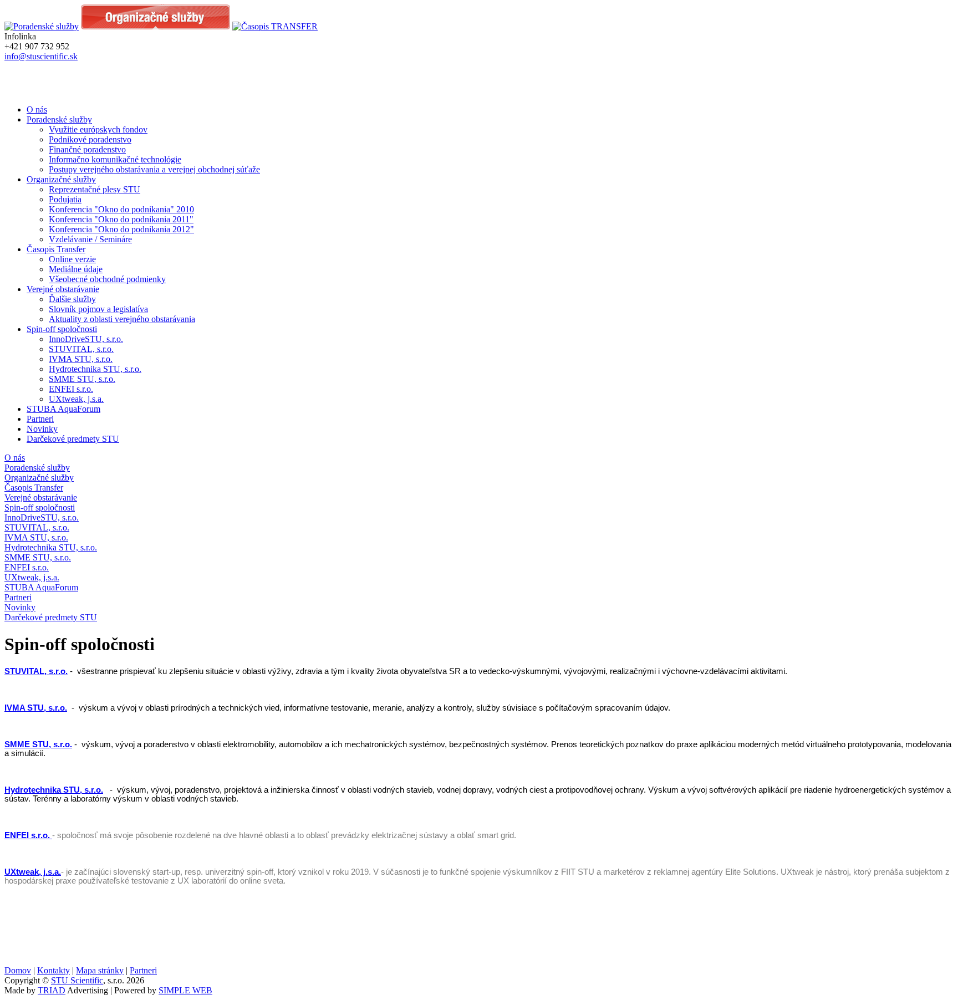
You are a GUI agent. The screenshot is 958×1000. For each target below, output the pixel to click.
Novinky (42, 428)
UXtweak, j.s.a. (76, 399)
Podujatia (65, 199)
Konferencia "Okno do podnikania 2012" (121, 229)
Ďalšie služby (72, 299)
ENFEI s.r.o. (71, 389)
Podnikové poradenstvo (90, 139)
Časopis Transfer (56, 249)
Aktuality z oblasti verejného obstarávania (122, 319)
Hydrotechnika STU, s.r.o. (95, 369)
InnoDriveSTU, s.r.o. (86, 339)
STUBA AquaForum (63, 409)
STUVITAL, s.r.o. (81, 349)
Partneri (40, 419)
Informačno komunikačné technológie (115, 159)
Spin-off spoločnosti (62, 329)
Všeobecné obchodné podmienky (107, 279)
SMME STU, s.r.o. (82, 379)
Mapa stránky (100, 970)
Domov (17, 970)
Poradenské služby (59, 119)
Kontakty (53, 970)
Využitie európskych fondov (98, 129)
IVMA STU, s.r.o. (81, 359)
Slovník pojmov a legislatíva (98, 309)
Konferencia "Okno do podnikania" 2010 (121, 209)
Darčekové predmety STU (73, 438)
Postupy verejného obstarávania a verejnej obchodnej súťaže (154, 169)
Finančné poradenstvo (87, 149)
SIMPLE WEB (185, 990)
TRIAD (51, 990)
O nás (37, 109)
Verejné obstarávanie (63, 289)
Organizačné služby (61, 179)
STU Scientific (77, 980)
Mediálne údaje (76, 269)
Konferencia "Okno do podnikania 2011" (121, 219)
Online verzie (72, 259)
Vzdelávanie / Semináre (90, 239)
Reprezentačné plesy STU (94, 189)
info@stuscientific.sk (41, 56)
